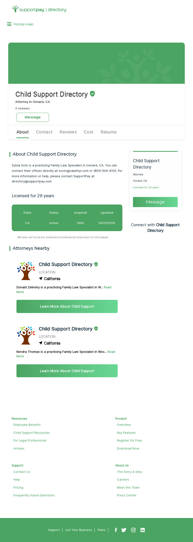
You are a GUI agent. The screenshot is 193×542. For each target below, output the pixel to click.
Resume (109, 131)
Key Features (126, 432)
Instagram (133, 530)
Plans (102, 530)
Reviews (68, 131)
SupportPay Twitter (123, 530)
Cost (88, 131)
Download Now (128, 448)
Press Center (127, 495)
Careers (123, 479)
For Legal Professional (29, 440)
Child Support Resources (31, 432)
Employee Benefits (27, 424)
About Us (122, 465)
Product (121, 418)
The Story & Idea (129, 472)
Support (17, 465)
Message (33, 117)
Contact (44, 131)
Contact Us (21, 472)
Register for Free (129, 440)
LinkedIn (143, 530)
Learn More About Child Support (67, 306)
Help (16, 479)
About (22, 131)
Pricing (18, 487)
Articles (18, 448)
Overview (124, 424)
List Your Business (78, 530)
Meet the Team (128, 487)
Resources (19, 418)
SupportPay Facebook (116, 530)
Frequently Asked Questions (34, 495)
